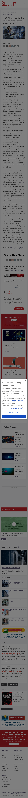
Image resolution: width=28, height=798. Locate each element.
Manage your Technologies (14, 412)
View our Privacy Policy (16, 408)
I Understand (14, 416)
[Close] (25, 380)
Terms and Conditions (17, 400)
